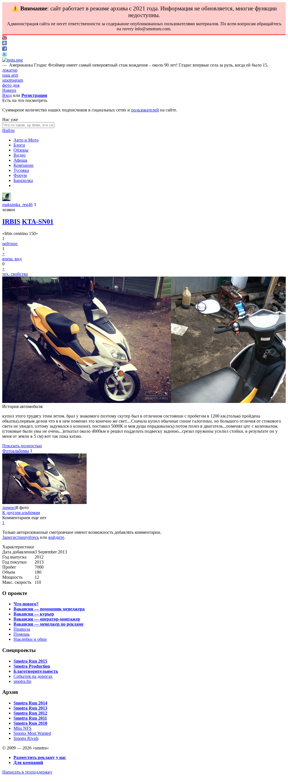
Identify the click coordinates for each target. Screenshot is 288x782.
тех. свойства (15, 274)
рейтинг (10, 243)
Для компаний (28, 762)
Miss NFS (23, 728)
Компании (23, 165)
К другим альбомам (21, 512)
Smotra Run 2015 (30, 661)
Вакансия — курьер (34, 614)
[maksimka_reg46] (6, 199)
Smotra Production (32, 666)
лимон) (9, 507)
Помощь (22, 634)
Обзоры (21, 150)
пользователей (145, 110)
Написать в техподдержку (27, 772)
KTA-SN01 (37, 221)
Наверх (9, 90)
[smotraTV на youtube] (4, 38)
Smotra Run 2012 (30, 713)
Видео (20, 155)
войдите (56, 537)
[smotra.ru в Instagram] (12, 60)
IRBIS (11, 221)
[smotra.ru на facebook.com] (4, 49)
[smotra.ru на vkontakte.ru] (4, 43)
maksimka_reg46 (17, 204)
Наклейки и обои (30, 639)
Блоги (19, 145)
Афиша (20, 160)
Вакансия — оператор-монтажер (47, 619)
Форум (20, 175)
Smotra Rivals (26, 738)
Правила (22, 629)
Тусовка (21, 170)
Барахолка (23, 180)
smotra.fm (22, 681)
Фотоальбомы (15, 450)
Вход (7, 95)
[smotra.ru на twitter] (4, 55)
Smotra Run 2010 (30, 723)
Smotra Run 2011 (30, 718)
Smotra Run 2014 (30, 703)
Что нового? (26, 603)
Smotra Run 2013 (30, 708)
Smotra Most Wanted (32, 733)
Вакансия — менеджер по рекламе (49, 624)
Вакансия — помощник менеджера (49, 609)
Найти (8, 130)
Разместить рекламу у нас (40, 757)
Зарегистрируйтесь (20, 537)
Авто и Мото (26, 140)
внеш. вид (12, 258)
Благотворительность (36, 671)
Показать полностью (22, 445)
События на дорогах (33, 676)
